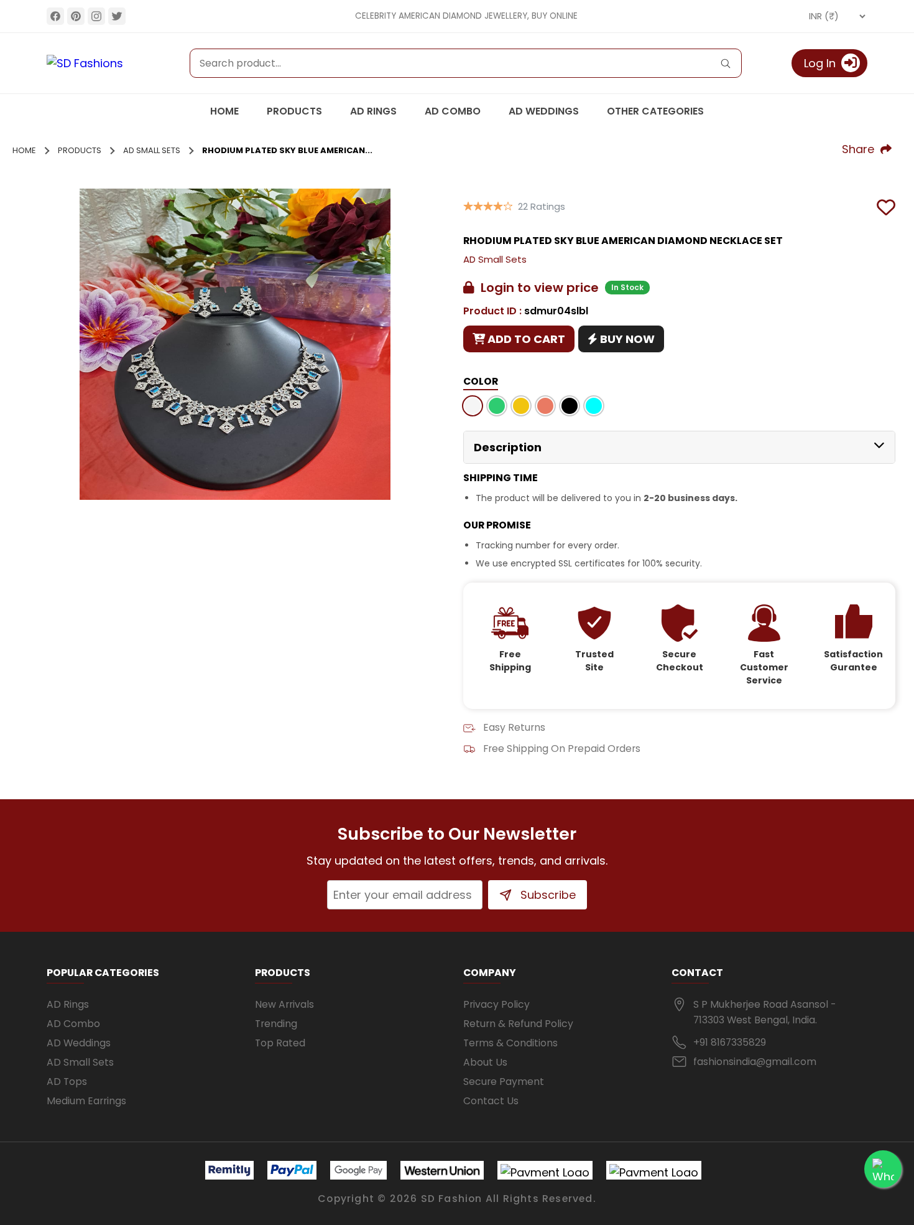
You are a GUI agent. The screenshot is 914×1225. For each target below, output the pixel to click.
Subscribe (546, 895)
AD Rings (373, 111)
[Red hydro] (545, 408)
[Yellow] (521, 408)
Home (224, 111)
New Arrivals (284, 1004)
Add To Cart (525, 339)
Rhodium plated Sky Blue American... (287, 150)
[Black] (569, 408)
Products (294, 111)
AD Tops (67, 1081)
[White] (472, 408)
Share (861, 149)
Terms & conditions (510, 1043)
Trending (276, 1023)
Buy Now (626, 339)
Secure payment (503, 1081)
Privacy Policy (496, 1004)
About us (485, 1062)
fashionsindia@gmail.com (754, 1061)
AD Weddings (544, 111)
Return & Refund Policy (518, 1023)
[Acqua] (593, 408)
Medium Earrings (86, 1101)
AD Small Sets (151, 150)
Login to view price (536, 287)
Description (508, 447)
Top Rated (280, 1043)
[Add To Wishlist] (886, 206)
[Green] (496, 408)
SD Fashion (451, 1198)
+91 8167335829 (729, 1042)
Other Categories (655, 111)
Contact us (491, 1101)
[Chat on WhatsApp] (883, 1169)
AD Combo (453, 111)
